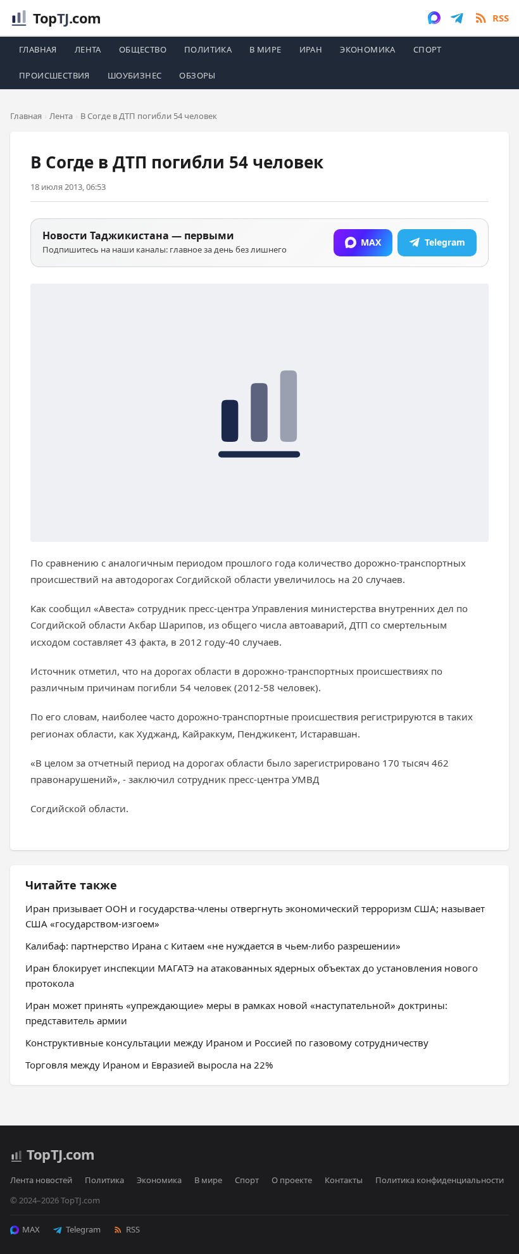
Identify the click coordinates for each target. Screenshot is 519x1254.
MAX (31, 1229)
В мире (265, 49)
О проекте (292, 1180)
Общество (142, 49)
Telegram (83, 1229)
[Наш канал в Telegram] (457, 17)
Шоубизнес (135, 75)
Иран (311, 49)
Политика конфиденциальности (439, 1180)
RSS (133, 1229)
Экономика (368, 49)
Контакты (344, 1180)
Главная (38, 49)
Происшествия (54, 75)
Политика (208, 49)
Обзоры (197, 75)
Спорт (427, 49)
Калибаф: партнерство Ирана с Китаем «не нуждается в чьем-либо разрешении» (213, 945)
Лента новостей (41, 1180)
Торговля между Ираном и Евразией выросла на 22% (149, 1064)
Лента (88, 49)
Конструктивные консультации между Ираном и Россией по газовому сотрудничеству (226, 1042)
